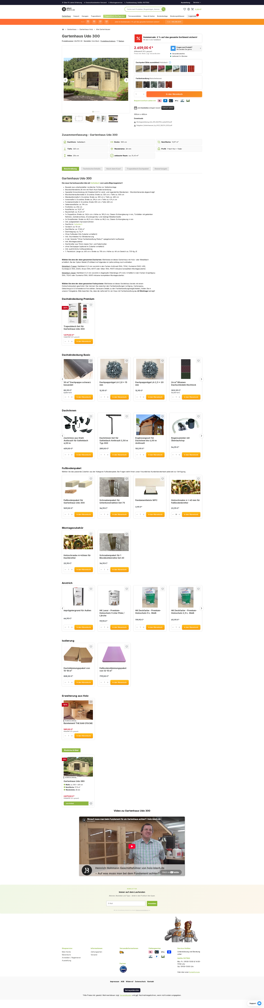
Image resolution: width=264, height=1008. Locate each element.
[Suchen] (163, 9)
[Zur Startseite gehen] (68, 9)
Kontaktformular (194, 972)
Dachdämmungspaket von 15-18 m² (77, 669)
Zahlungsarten (96, 952)
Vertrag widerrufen (132, 990)
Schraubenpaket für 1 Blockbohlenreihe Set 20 (112, 556)
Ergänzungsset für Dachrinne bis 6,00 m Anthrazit (146, 440)
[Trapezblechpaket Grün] (169, 69)
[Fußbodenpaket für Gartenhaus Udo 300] (78, 487)
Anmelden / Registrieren (71, 958)
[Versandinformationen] (122, 952)
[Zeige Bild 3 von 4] (95, 111)
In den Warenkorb (174, 94)
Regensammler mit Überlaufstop (180, 439)
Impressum (114, 981)
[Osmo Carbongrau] (146, 85)
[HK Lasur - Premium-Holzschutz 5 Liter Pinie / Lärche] (114, 597)
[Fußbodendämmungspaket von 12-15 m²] (114, 655)
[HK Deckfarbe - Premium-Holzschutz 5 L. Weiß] (150, 597)
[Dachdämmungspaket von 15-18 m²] (78, 655)
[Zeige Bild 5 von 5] (98, 111)
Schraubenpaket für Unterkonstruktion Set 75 (112, 501)
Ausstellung (185, 2)
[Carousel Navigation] (132, 379)
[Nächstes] (126, 80)
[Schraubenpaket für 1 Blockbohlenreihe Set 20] (114, 542)
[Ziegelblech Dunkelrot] (191, 69)
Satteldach (95, 183)
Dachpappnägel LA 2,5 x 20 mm (149, 383)
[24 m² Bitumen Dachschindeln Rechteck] (185, 369)
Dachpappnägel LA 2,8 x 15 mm (113, 383)
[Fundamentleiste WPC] (150, 487)
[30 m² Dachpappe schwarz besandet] (78, 369)
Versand (94, 955)
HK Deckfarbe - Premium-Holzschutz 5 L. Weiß (148, 611)
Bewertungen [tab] (161, 169)
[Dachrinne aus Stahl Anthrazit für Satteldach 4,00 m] (78, 424)
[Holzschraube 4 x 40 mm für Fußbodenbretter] (185, 487)
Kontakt (150, 981)
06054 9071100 (183, 958)
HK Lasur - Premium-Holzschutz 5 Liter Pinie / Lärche (112, 613)
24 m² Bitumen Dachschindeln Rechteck (183, 383)
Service (196, 2)
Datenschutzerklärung (142, 910)
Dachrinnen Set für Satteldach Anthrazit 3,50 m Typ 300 (114, 440)
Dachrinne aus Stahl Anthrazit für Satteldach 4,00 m (76, 440)
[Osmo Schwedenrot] (169, 85)
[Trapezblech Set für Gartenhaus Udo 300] (78, 313)
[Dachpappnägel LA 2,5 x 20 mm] (150, 369)
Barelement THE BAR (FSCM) (78, 723)
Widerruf (129, 981)
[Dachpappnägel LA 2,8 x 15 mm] (114, 369)
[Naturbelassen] (139, 85)
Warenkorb (66, 955)
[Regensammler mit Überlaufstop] (185, 424)
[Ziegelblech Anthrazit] (183, 69)
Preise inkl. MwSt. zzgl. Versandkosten (147, 53)
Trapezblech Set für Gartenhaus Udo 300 (74, 327)
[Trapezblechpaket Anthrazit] (146, 69)
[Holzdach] (139, 69)
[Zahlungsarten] (150, 952)
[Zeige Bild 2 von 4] (94, 111)
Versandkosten (125, 995)
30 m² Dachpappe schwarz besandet (77, 383)
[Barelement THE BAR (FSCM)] (78, 710)
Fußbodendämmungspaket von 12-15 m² (113, 669)
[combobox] (144, 9)
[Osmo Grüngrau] (154, 85)
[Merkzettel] (185, 9)
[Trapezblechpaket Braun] (154, 69)
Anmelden (152, 903)
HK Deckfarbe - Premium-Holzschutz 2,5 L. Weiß (184, 611)
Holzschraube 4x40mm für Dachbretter (77, 556)
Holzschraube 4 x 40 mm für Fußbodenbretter (185, 501)
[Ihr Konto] (189, 9)
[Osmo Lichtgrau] (161, 85)
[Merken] (90, 304)
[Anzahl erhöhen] (72, 341)
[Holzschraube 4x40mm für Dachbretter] (78, 542)
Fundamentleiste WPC (146, 500)
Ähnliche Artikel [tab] (71, 750)
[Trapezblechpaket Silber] (176, 69)
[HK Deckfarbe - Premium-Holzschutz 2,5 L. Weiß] (185, 597)
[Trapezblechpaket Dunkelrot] (161, 69)
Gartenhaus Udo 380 (74, 781)
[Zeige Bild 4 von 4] (97, 111)
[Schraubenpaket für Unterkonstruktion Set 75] (114, 487)
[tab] (70, 169)
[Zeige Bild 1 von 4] (93, 111)
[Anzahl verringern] (65, 341)
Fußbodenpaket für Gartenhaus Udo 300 (74, 501)
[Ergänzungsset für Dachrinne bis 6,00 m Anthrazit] (150, 424)
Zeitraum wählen (167, 108)
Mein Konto (66, 952)
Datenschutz (140, 981)
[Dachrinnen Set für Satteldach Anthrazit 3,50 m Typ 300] (114, 424)
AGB (122, 981)
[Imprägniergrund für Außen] (78, 597)
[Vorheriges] (65, 80)
